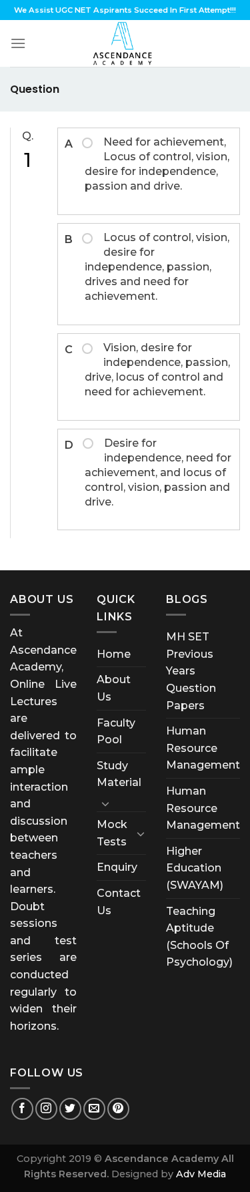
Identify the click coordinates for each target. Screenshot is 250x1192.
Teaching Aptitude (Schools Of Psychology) (199, 937)
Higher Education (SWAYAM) (194, 868)
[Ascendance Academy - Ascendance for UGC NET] (125, 43)
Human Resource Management (203, 748)
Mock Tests (112, 833)
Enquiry (117, 867)
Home (114, 654)
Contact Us (119, 902)
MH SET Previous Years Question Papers (191, 670)
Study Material (119, 774)
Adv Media (201, 1174)
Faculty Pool (116, 732)
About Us (114, 688)
